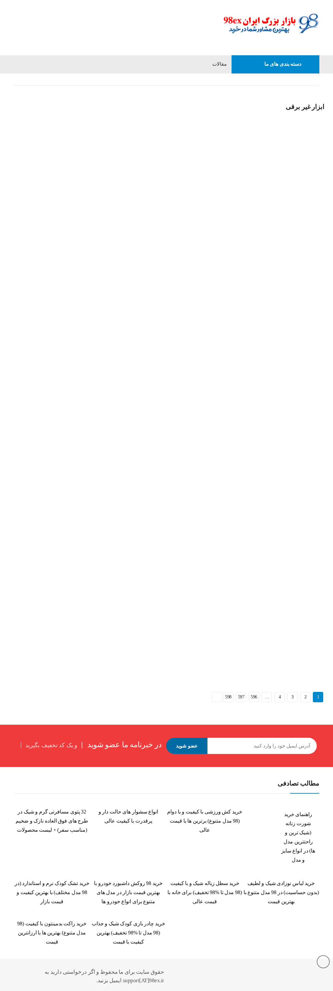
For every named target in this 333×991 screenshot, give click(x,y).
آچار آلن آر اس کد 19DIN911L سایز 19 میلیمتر (272, 630)
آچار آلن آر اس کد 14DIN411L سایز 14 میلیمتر (55, 630)
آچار (307, 476)
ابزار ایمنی (196, 330)
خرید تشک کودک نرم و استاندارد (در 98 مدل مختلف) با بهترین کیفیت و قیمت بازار (52, 892)
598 (228, 696)
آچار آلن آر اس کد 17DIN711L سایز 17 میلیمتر (163, 630)
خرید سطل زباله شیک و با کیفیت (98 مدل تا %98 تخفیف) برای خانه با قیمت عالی (204, 892)
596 (254, 696)
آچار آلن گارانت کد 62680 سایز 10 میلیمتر (268, 485)
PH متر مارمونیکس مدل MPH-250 (152, 345)
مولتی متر (20, 185)
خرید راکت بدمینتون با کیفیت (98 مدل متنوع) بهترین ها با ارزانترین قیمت (52, 933)
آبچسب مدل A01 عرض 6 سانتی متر (154, 485)
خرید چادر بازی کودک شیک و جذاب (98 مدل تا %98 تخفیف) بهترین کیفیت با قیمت (128, 933)
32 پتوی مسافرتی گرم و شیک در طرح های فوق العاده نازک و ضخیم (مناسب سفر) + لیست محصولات (52, 821)
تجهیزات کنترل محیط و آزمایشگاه (174, 185)
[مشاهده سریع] (17, 93)
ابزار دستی (292, 476)
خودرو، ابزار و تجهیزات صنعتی (57, 185)
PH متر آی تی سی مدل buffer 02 (150, 200)
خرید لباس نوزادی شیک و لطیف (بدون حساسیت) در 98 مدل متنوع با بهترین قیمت (281, 892)
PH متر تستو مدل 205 (249, 200)
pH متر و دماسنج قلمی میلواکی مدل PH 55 (269, 345)
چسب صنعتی (185, 476)
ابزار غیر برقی (173, 330)
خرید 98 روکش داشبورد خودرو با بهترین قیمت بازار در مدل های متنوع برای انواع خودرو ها (128, 892)
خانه (315, 79)
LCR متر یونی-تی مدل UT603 (39, 194)
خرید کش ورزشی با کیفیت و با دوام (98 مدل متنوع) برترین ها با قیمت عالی (204, 821)
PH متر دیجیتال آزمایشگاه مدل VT (44, 345)
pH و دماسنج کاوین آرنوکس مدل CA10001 (51, 491)
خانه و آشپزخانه (287, 79)
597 (241, 696)
